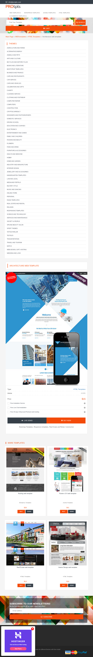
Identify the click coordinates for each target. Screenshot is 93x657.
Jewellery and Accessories (17, 172)
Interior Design (13, 168)
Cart (47, 28)
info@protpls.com (14, 2)
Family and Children (14, 136)
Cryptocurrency (14, 111)
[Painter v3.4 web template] (68, 470)
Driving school (13, 122)
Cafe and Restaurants (15, 76)
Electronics (12, 129)
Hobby (9, 157)
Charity (10, 90)
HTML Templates (64, 12)
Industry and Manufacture (17, 165)
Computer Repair (13, 101)
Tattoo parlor (12, 232)
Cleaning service (13, 94)
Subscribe (47, 617)
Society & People (13, 221)
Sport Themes (12, 228)
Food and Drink (13, 147)
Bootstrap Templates (15, 69)
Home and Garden (13, 161)
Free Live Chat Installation (18, 407)
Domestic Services (14, 119)
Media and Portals (14, 182)
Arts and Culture (14, 58)
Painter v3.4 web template (67, 493)
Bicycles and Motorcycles (17, 62)
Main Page (9, 37)
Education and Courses (16, 126)
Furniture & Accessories (16, 150)
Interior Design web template (67, 567)
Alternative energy (14, 51)
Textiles (10, 235)
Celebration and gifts (15, 87)
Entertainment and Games (17, 133)
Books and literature (15, 65)
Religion (10, 207)
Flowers (10, 143)
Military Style (12, 186)
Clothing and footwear (16, 97)
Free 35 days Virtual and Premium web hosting (24, 412)
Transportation (13, 239)
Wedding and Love (14, 253)
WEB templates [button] (15, 12)
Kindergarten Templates (16, 175)
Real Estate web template (25, 567)
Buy (21, 511)
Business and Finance (15, 73)
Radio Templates (13, 200)
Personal (10, 196)
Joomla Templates (49, 12)
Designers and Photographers (19, 115)
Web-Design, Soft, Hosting (17, 249)
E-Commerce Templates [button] (18, 16)
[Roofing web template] (25, 470)
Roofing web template (25, 493)
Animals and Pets (13, 55)
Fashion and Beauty (14, 140)
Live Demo (28, 420)
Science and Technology (16, 214)
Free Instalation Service (17, 403)
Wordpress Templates (32, 12)
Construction (12, 108)
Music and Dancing (14, 189)
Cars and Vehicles (14, 83)
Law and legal (12, 179)
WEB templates (20, 37)
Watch (9, 246)
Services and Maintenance (17, 218)
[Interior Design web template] (68, 543)
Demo (29, 511)
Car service (11, 80)
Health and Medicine (14, 154)
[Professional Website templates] (15, 6)
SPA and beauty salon (15, 225)
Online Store (12, 193)
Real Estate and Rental (16, 203)
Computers (11, 104)
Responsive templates (15, 211)
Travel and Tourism (14, 242)
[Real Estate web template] (25, 543)
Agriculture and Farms (16, 48)
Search (81, 22)
